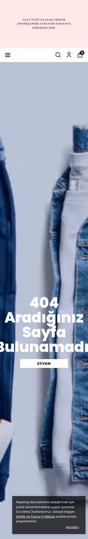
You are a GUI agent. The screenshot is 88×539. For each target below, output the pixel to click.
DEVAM (44, 363)
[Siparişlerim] (69, 55)
